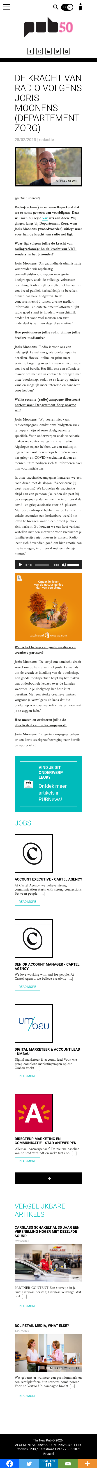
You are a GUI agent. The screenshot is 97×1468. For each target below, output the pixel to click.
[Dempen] (64, 565)
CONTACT (48, 1461)
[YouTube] (66, 51)
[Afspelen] (20, 565)
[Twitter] (57, 51)
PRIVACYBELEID (69, 1445)
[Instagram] (39, 51)
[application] (48, 564)
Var (45, 218)
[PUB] (48, 30)
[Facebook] (30, 51)
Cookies (22, 1449)
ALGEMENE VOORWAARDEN (35, 1445)
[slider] (73, 564)
